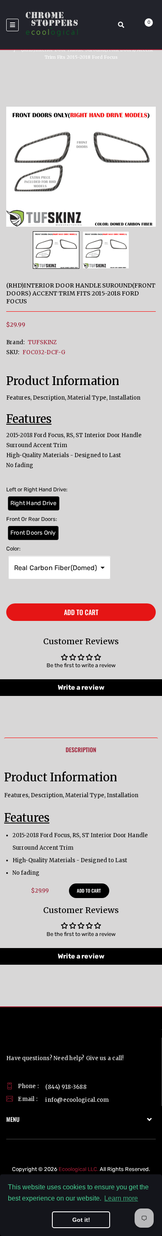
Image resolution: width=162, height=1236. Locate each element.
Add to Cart (81, 612)
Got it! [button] (81, 1219)
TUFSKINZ (42, 342)
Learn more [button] (121, 1198)
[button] (59, 567)
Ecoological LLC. (78, 1169)
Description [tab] (81, 749)
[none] (56, 250)
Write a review (81, 687)
